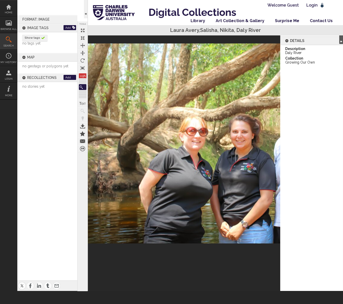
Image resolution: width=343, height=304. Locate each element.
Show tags (32, 37)
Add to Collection (83, 133)
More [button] (8, 95)
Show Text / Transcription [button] (83, 103)
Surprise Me (287, 20)
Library (198, 20)
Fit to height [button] (83, 53)
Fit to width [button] (83, 45)
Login (9, 78)
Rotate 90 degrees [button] (83, 60)
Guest (293, 5)
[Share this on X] (22, 282)
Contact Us (321, 20)
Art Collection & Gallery (240, 20)
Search (9, 45)
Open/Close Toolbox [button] (86, 9)
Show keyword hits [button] (83, 111)
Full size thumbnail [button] (83, 30)
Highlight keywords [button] (83, 118)
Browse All (9, 29)
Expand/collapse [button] (341, 39)
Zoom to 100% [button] (83, 68)
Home (8, 12)
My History (9, 62)
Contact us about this (83, 141)
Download (83, 126)
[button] (82, 87)
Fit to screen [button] (83, 38)
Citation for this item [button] (83, 149)
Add (68, 27)
